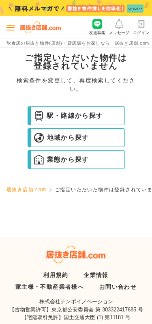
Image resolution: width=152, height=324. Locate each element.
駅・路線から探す (75, 115)
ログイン (141, 32)
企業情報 (96, 275)
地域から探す (68, 137)
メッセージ (119, 32)
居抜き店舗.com (26, 189)
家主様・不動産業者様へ (49, 286)
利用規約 (56, 275)
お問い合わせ (118, 286)
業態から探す (68, 159)
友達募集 (97, 32)
